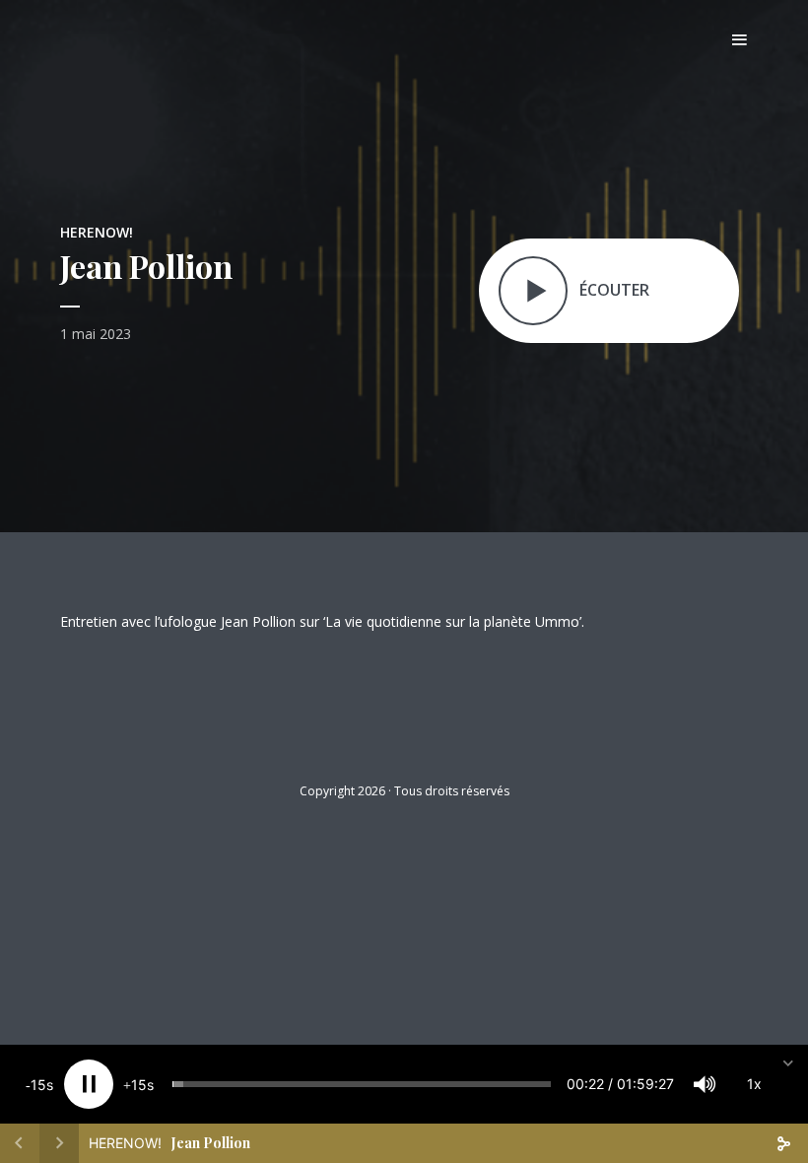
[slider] (361, 1084)
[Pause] (88, 1084)
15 (38, 1084)
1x (754, 1083)
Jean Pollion (210, 1142)
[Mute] (704, 1084)
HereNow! (96, 232)
